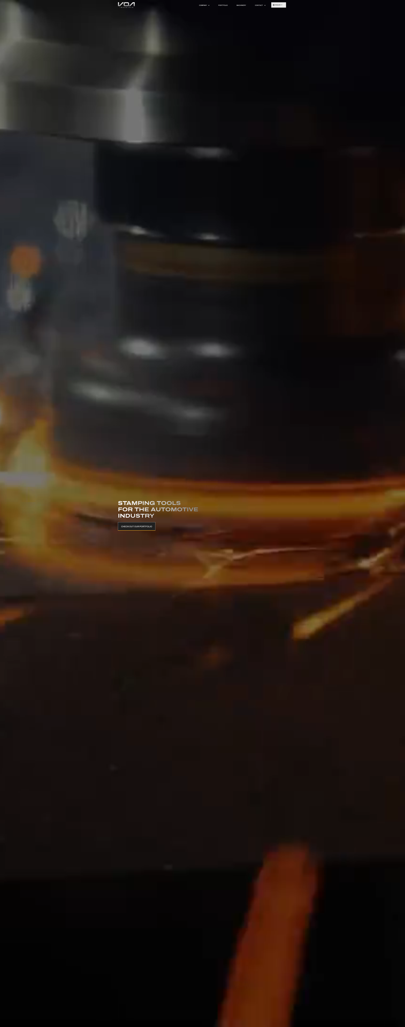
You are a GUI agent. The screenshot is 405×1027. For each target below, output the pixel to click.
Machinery (241, 5)
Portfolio (223, 5)
